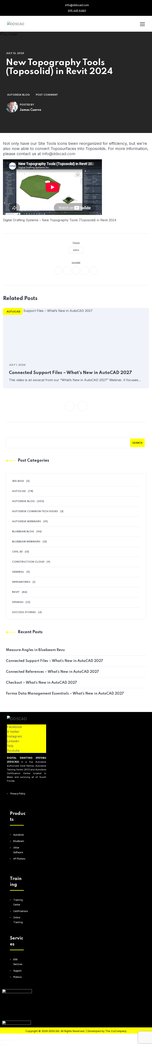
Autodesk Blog (18, 95)
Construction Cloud (28, 562)
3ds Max (18, 481)
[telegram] (85, 270)
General (18, 572)
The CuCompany (115, 1031)
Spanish (17, 602)
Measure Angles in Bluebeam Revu (35, 650)
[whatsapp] (76, 270)
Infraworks (21, 582)
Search (137, 443)
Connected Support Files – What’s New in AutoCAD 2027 (70, 373)
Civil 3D (17, 552)
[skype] (94, 270)
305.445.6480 (76, 10)
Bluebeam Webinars (26, 541)
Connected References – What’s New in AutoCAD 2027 (52, 672)
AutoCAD (13, 311)
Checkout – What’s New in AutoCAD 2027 (41, 682)
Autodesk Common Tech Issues (35, 511)
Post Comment (47, 95)
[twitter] (67, 270)
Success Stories (24, 612)
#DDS (76, 250)
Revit (16, 592)
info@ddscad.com (76, 5)
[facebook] (58, 270)
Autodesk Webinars (26, 521)
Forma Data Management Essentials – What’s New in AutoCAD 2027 (65, 693)
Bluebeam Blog (23, 531)
